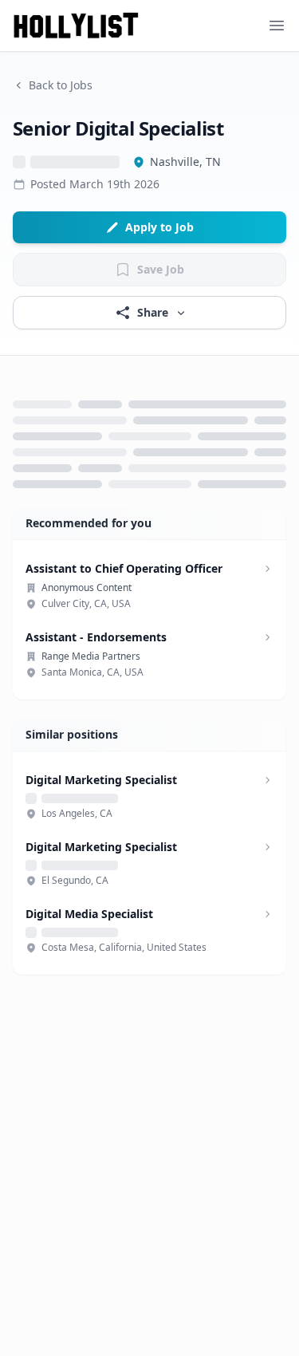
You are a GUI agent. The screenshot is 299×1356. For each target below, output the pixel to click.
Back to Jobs (60, 85)
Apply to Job (159, 227)
